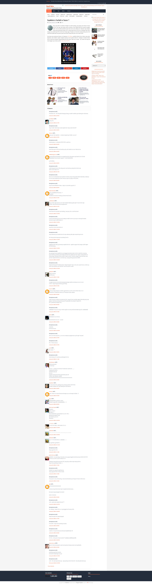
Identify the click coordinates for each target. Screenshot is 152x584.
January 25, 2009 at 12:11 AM (54, 444)
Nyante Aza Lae (52, 543)
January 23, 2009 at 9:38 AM (54, 321)
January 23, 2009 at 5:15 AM (54, 285)
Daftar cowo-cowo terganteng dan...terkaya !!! (83, 98)
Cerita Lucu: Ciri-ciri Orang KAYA (61, 88)
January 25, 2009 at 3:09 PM (54, 525)
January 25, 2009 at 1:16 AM (54, 465)
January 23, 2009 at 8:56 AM (54, 304)
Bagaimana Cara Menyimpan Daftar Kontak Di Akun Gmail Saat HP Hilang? (98, 72)
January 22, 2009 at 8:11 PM (54, 171)
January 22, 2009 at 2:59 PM (54, 115)
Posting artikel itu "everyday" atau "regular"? (100, 55)
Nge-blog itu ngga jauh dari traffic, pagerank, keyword (101, 29)
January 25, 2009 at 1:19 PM (54, 518)
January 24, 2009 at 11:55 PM (54, 427)
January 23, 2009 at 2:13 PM (54, 344)
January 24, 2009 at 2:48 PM (54, 388)
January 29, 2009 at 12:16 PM (54, 555)
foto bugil (79, 576)
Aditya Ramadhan (52, 190)
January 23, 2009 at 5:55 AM (54, 294)
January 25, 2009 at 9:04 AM (54, 497)
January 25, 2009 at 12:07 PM (54, 504)
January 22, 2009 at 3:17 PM (54, 122)
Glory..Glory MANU (65, 40)
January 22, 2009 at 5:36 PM (54, 151)
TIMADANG (51, 430)
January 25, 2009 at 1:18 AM (54, 473)
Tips (68, 576)
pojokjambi (51, 271)
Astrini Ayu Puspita (52, 407)
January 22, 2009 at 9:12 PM (54, 197)
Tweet (52, 68)
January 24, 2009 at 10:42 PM (54, 420)
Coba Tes (50, 288)
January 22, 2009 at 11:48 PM (54, 248)
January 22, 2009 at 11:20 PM (54, 239)
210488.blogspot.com (53, 154)
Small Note (50, 6)
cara (70, 576)
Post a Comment (51, 566)
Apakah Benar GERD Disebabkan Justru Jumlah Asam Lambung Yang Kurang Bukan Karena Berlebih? (98, 81)
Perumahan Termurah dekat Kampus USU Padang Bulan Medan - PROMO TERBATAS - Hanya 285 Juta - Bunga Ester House (70, 1)
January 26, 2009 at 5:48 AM (54, 532)
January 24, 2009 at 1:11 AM (54, 359)
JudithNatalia (51, 200)
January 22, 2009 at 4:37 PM (54, 137)
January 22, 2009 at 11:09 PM (54, 229)
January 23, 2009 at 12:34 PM (54, 330)
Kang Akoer (51, 382)
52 (59, 22)
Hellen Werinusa (52, 455)
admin (49, 75)
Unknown (50, 133)
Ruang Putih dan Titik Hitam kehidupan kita (101, 48)
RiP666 (50, 314)
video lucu (69, 578)
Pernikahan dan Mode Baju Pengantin (62, 98)
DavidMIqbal (51, 118)
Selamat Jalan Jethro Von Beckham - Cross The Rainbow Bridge (99, 77)
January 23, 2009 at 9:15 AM (54, 311)
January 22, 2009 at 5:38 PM (54, 163)
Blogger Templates (79, 582)
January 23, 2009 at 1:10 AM (54, 277)
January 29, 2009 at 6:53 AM (54, 547)
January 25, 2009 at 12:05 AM (54, 434)
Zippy (50, 398)
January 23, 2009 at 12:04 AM (54, 259)
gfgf (50, 484)
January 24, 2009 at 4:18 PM (54, 395)
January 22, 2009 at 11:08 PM (54, 222)
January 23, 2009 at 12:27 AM (54, 268)
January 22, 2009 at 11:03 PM (54, 213)
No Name (51, 391)
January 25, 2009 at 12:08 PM (54, 511)
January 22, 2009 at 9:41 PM (54, 206)
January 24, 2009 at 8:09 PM (54, 404)
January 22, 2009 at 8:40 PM (54, 180)
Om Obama (70, 36)
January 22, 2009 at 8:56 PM (54, 187)
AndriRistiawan (52, 362)
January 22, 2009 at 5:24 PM (54, 144)
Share (60, 68)
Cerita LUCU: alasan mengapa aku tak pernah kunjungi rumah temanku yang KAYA (83, 89)
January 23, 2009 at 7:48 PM (54, 352)
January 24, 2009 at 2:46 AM (54, 379)
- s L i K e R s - (51, 423)
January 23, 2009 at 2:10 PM (54, 337)
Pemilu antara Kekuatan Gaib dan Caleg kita (101, 35)
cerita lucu (74, 576)
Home (89, 576)
